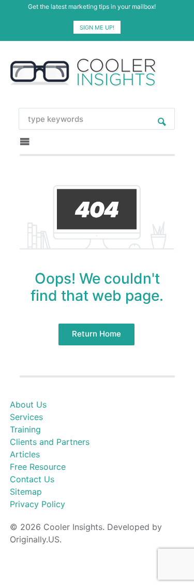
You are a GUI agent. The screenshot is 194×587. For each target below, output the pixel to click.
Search (162, 118)
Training (25, 429)
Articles (25, 454)
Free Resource (38, 467)
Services (26, 417)
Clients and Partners (49, 442)
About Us (28, 404)
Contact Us (32, 479)
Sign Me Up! (97, 27)
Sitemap (26, 491)
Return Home (96, 334)
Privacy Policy (37, 504)
